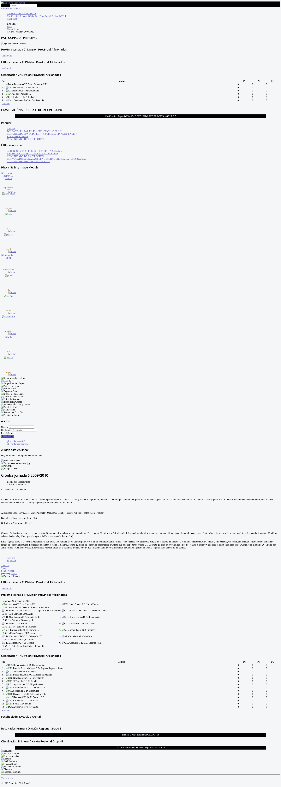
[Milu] (8, 337)
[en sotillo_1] (8, 316)
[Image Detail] (12, 192)
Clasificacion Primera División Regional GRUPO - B (140, 747)
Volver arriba (7, 778)
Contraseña (6, 430)
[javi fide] (8, 296)
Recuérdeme (7, 433)
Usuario (4, 427)
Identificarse (7, 436)
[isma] (8, 214)
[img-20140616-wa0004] (8, 178)
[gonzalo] (8, 357)
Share (3, 568)
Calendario (12, 19)
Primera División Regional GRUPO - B (140, 734)
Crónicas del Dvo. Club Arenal (21, 13)
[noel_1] (8, 234)
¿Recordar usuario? (16, 441)
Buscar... (5, 5)
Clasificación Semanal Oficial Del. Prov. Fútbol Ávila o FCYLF (36, 16)
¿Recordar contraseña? (17, 444)
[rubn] (8, 275)
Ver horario (7, 55)
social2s (14, 573)
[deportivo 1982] (8, 258)
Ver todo (6, 103)
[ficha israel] (8, 193)
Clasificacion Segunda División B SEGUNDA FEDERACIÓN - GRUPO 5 (140, 116)
